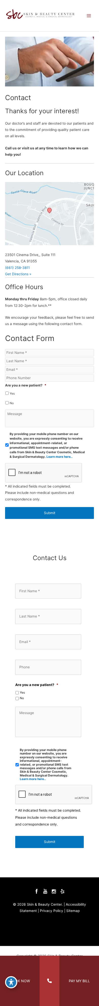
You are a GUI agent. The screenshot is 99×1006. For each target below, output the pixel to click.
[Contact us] (49, 981)
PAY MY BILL (79, 981)
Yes (12, 393)
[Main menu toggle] (89, 16)
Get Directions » (18, 274)
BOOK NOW (20, 981)
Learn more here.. (59, 457)
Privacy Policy (51, 911)
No (12, 403)
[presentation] (53, 795)
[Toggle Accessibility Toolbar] (11, 982)
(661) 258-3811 (17, 268)
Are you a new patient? (25, 385)
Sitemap (73, 911)
